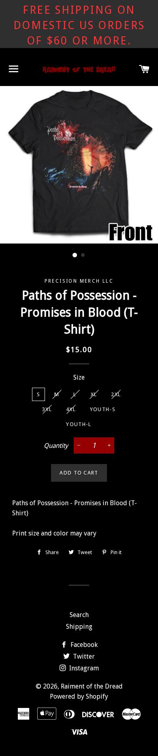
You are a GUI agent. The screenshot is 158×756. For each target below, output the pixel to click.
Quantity (56, 445)
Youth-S (102, 409)
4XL (71, 409)
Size (79, 377)
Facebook (83, 645)
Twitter (83, 656)
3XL (47, 409)
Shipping (79, 626)
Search (79, 615)
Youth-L (78, 424)
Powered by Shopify (79, 696)
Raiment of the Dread (92, 686)
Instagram (83, 668)
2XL (116, 394)
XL (94, 394)
